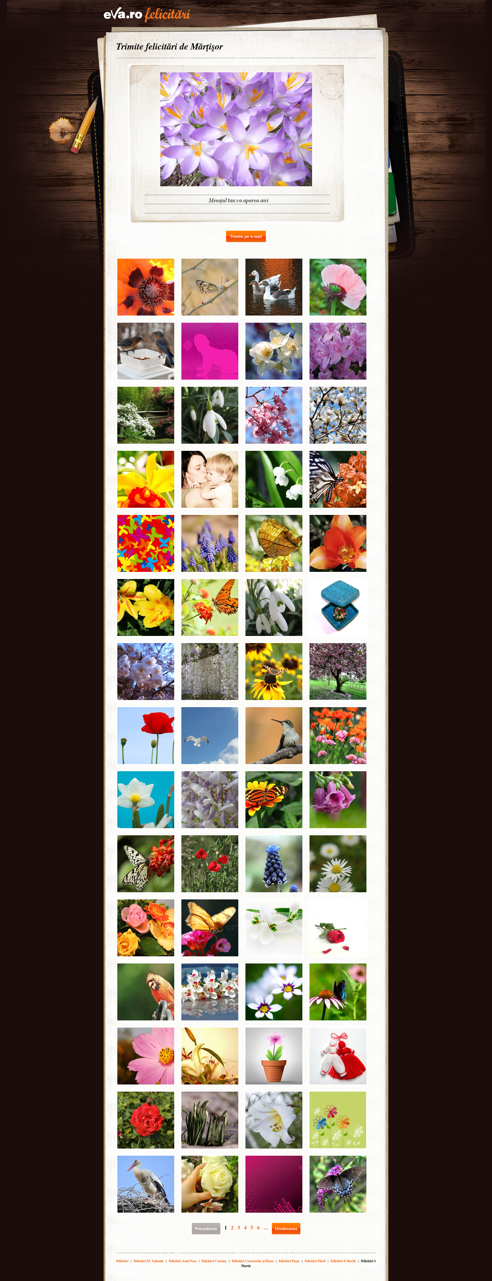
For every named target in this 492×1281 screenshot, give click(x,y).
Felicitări (122, 1261)
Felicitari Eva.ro (147, 14)
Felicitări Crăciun (214, 1261)
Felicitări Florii (315, 1261)
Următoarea (286, 1228)
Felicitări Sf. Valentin (149, 1261)
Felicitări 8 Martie (343, 1261)
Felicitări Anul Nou (182, 1261)
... (266, 1227)
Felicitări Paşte (289, 1261)
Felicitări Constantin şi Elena (253, 1261)
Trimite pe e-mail (246, 236)
